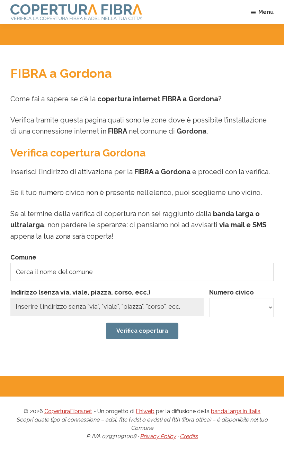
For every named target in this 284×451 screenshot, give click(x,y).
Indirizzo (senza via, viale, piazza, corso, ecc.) (80, 292)
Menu (266, 12)
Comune (23, 257)
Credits (189, 436)
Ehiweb (145, 411)
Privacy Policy (158, 436)
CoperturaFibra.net (68, 411)
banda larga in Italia (235, 411)
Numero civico (231, 292)
